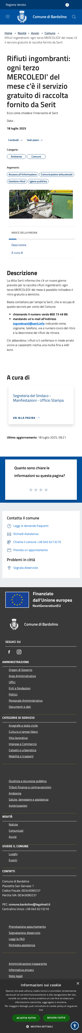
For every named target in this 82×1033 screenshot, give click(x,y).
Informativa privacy (21, 970)
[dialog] (41, 1006)
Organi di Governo (20, 669)
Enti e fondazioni (20, 688)
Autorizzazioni (18, 805)
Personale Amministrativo (26, 700)
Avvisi (35, 33)
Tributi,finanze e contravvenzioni (30, 787)
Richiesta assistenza (22, 945)
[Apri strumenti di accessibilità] (74, 1025)
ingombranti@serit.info (29, 323)
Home (8, 33)
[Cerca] (74, 17)
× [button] (77, 983)
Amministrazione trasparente (28, 963)
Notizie (13, 824)
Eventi (13, 860)
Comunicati (16, 830)
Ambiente (15, 793)
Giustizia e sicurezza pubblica (28, 781)
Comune (50, 33)
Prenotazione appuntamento (27, 926)
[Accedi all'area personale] (67, 4)
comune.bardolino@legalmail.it (29, 904)
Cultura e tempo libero (23, 731)
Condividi (13, 140)
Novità (22, 33)
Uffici (12, 682)
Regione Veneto (16, 4)
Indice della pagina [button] (24, 232)
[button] (41, 1026)
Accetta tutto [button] (26, 1018)
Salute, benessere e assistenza (28, 799)
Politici (13, 694)
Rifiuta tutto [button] (56, 1017)
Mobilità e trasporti (21, 756)
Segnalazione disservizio (24, 932)
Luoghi (13, 854)
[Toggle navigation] (7, 16)
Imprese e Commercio (23, 744)
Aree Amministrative (22, 676)
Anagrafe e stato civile (23, 725)
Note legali (16, 976)
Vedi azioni (33, 140)
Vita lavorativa (18, 737)
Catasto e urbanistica (22, 750)
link (41, 1009)
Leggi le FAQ (17, 939)
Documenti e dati (20, 706)
